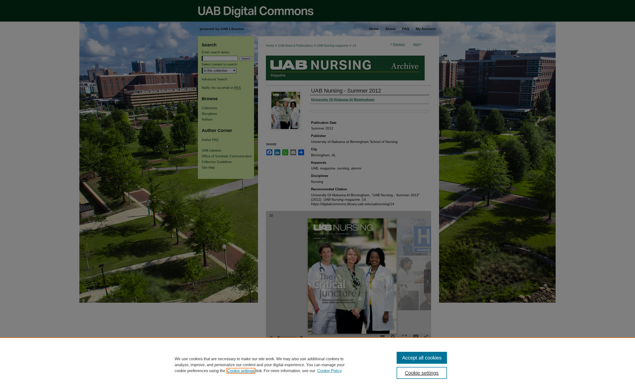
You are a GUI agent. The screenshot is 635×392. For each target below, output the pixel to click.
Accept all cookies (422, 357)
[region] (317, 364)
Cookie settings (240, 371)
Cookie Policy (329, 371)
